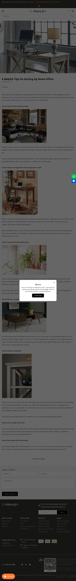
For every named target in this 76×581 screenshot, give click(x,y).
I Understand (38, 295)
